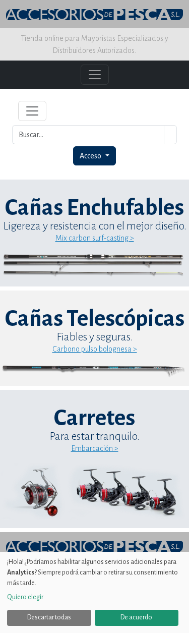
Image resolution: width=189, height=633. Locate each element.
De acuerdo (136, 617)
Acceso (91, 156)
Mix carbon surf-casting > (94, 238)
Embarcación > (94, 448)
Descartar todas (49, 617)
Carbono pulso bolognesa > (94, 349)
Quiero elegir (25, 597)
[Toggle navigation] (32, 111)
